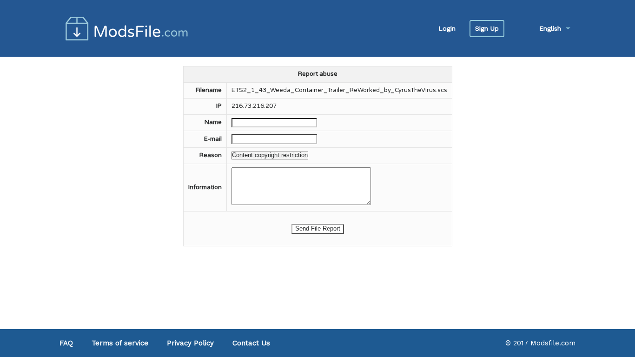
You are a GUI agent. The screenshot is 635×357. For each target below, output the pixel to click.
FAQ (66, 343)
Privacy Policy (190, 343)
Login (447, 28)
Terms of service (120, 343)
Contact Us (251, 343)
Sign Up (487, 28)
